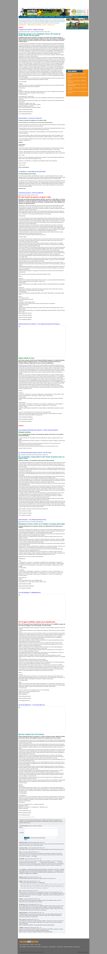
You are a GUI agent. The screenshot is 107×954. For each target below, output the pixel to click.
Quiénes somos (40, 8)
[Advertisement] (41, 3)
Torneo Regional (39, 16)
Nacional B (46, 16)
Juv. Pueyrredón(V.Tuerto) (24, 21)
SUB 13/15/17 (33, 8)
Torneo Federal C (52, 946)
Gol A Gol (46, 8)
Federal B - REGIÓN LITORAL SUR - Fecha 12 (37, 25)
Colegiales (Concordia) (49, 21)
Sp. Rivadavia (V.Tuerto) (29, 20)
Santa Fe (30, 18)
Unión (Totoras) (49, 18)
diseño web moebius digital (82, 952)
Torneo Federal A (31, 16)
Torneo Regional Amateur (37, 18)
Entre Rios (21, 18)
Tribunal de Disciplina (69, 16)
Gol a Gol (32, 944)
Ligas (57, 8)
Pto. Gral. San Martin (53, 20)
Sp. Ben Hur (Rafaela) (39, 20)
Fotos (60, 8)
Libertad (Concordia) (61, 20)
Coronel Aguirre (41, 21)
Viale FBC (44, 18)
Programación (52, 8)
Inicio (28, 8)
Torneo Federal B (31, 946)
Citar (44, 842)
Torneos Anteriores (59, 16)
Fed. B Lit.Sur (25, 18)
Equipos (64, 8)
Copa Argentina (52, 16)
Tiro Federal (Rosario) (56, 18)
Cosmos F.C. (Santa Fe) (33, 21)
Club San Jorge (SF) (57, 21)
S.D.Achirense (46, 20)
